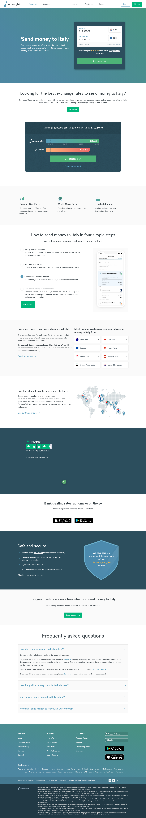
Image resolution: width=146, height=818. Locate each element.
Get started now (73, 158)
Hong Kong (70, 769)
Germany (60, 769)
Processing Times (83, 746)
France (52, 769)
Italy (91, 769)
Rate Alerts (51, 746)
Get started (73, 109)
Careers (21, 751)
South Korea (51, 772)
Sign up (137, 4)
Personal (32, 4)
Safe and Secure (86, 780)
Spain (60, 772)
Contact (21, 755)
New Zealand (119, 769)
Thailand (78, 772)
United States (109, 772)
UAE (85, 772)
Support (102, 4)
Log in (125, 4)
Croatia (37, 769)
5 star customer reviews (35, 457)
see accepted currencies (35, 255)
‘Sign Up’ (67, 659)
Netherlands (107, 769)
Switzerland (68, 772)
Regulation (77, 780)
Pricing (79, 742)
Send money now (25, 356)
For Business (52, 742)
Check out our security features (30, 575)
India (79, 769)
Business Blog (23, 746)
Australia (21, 769)
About (20, 738)
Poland (31, 772)
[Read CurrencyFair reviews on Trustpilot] (40, 447)
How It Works (52, 738)
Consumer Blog (24, 742)
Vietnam (119, 772)
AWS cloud (38, 552)
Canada (30, 769)
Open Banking (52, 755)
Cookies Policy (62, 780)
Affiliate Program (53, 751)
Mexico (98, 769)
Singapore (40, 772)
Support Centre (99, 669)
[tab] (53, 255)
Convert (79, 751)
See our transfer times (27, 413)
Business (46, 4)
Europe (45, 769)
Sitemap (93, 780)
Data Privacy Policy (52, 780)
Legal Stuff (70, 780)
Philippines (22, 772)
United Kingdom (95, 772)
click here (67, 674)
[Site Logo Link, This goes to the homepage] (15, 4)
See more (109, 211)
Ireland (85, 769)
